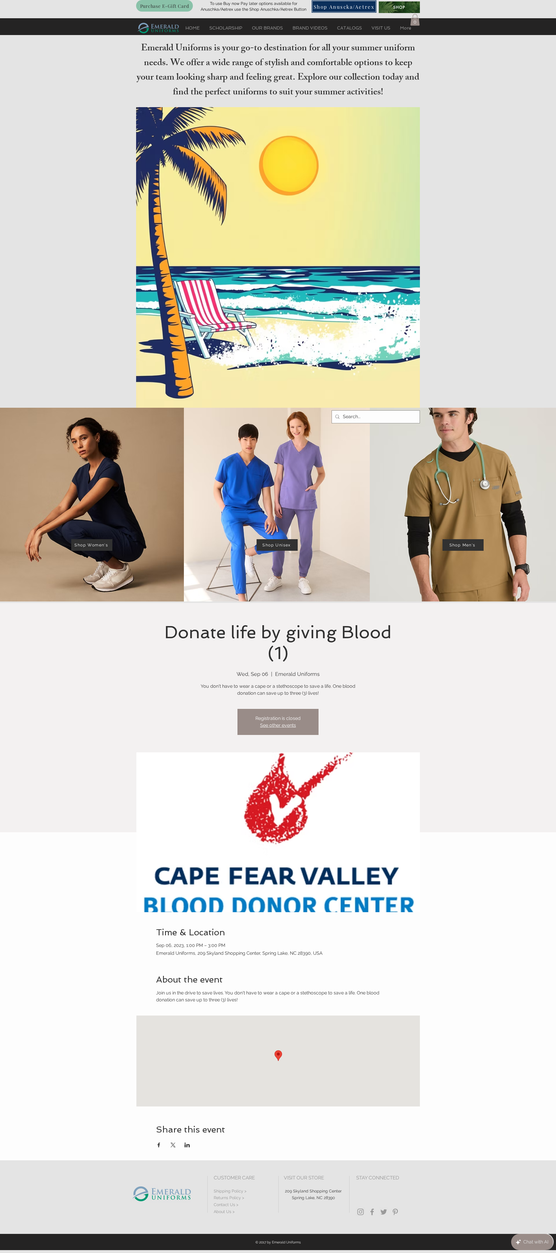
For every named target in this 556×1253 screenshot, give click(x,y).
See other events (278, 725)
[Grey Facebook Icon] (372, 1212)
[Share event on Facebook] (159, 1145)
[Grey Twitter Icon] (383, 1212)
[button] (415, 20)
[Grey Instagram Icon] (360, 1212)
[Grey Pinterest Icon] (395, 1212)
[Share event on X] (173, 1145)
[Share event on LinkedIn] (187, 1145)
